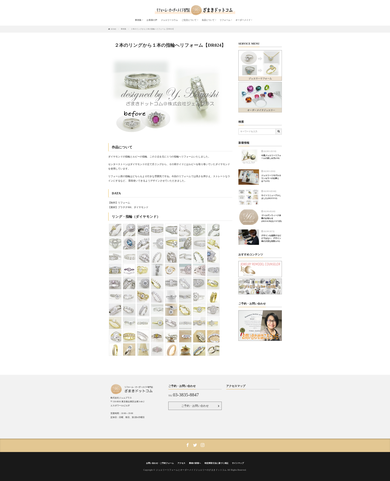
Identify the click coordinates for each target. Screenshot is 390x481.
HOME (113, 29)
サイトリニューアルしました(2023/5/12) (271, 196)
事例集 (138, 20)
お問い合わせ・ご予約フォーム (160, 463)
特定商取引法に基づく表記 (216, 463)
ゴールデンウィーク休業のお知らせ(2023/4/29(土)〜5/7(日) (271, 218)
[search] (279, 131)
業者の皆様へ (195, 463)
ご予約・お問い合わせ (195, 405)
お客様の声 (152, 20)
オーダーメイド (243, 20)
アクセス (181, 463)
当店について (208, 20)
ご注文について (189, 20)
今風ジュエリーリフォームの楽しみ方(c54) (271, 156)
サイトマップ (238, 463)
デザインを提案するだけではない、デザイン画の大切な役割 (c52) (271, 238)
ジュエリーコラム (169, 20)
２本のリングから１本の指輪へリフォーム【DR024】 (153, 29)
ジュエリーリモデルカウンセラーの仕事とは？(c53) (271, 178)
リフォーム (225, 20)
